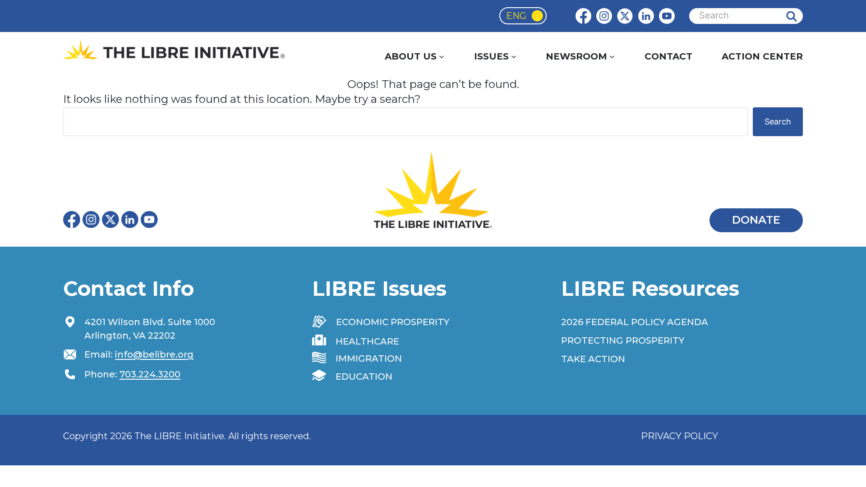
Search (798, 16)
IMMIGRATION (369, 358)
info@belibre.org (154, 354)
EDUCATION (364, 376)
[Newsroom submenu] (612, 56)
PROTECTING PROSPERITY (622, 340)
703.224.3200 (150, 374)
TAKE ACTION (593, 359)
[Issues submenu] (513, 56)
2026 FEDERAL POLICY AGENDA (634, 322)
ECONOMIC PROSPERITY (392, 322)
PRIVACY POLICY (679, 436)
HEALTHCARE (367, 341)
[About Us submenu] (441, 56)
